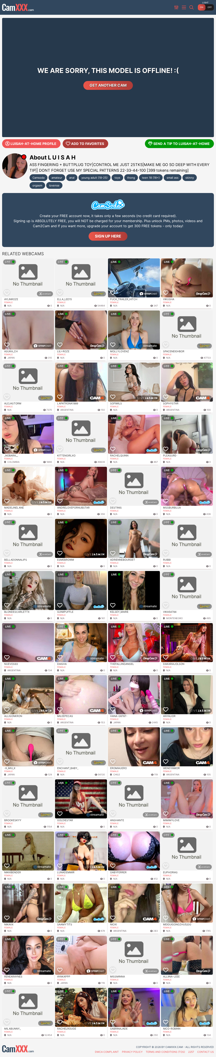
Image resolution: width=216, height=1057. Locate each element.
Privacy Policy (132, 1051)
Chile (116, 774)
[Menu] (184, 7)
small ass (172, 177)
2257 (191, 1051)
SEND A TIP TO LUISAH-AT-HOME (181, 144)
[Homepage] (18, 7)
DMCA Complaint (107, 1051)
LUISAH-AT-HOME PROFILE (33, 144)
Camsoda (38, 177)
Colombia (13, 461)
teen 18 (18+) (151, 177)
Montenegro (174, 618)
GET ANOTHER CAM (108, 85)
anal (71, 177)
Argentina (66, 409)
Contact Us (205, 1051)
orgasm (37, 185)
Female (8, 302)
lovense (54, 185)
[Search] (192, 7)
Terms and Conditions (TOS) (165, 1051)
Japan (11, 357)
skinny (189, 177)
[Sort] (177, 7)
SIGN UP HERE (108, 236)
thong (131, 177)
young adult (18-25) (94, 177)
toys (117, 177)
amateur (56, 177)
